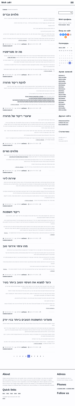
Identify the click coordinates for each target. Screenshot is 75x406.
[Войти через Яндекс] (68, 34)
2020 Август (62, 75)
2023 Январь (62, 98)
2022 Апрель (62, 89)
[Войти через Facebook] (66, 34)
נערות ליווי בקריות (23, 157)
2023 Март (61, 102)
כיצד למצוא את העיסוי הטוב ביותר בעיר (27, 282)
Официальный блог (64, 120)
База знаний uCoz (63, 124)
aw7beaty (24, 44)
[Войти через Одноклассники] (66, 37)
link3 (11, 393)
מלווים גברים (10, 15)
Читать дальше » (22, 40)
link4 (15, 393)
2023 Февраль (62, 100)
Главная (5, 9)
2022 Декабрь (62, 96)
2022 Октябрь (62, 94)
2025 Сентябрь (62, 110)
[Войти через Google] (71, 34)
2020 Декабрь (62, 83)
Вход (68, 24)
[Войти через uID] (61, 34)
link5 (19, 393)
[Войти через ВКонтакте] (63, 34)
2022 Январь (62, 85)
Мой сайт (6, 2)
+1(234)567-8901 (61, 388)
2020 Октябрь (62, 79)
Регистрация (62, 24)
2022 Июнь (61, 90)
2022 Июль (61, 92)
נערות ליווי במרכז (12, 57)
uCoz (4, 398)
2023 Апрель (62, 104)
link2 (7, 393)
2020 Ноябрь (62, 81)
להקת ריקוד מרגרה (14, 83)
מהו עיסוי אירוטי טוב (15, 246)
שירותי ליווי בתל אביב (14, 157)
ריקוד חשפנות (11, 212)
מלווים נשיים (10, 151)
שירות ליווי (9, 179)
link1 (4, 393)
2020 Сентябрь (62, 77)
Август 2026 (62, 47)
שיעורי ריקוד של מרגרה (17, 116)
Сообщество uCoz (63, 122)
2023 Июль (61, 106)
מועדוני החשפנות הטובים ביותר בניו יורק (27, 320)
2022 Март (61, 87)
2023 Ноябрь (62, 108)
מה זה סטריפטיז (12, 52)
